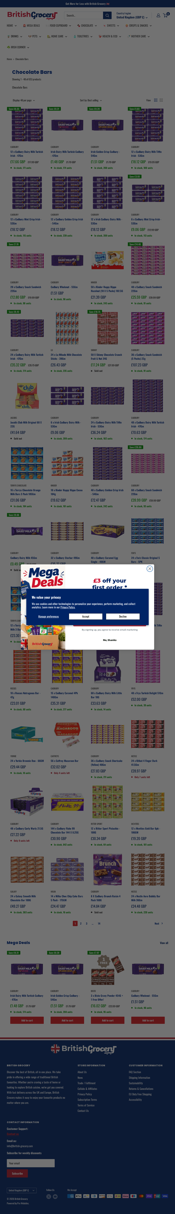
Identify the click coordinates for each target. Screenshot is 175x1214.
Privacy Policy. (67, 607)
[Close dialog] (150, 569)
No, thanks (110, 640)
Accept (85, 616)
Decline (123, 616)
